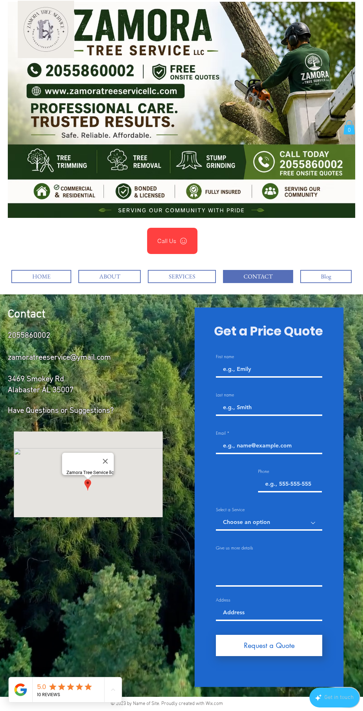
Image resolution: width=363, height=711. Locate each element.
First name (225, 357)
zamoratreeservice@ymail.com (59, 357)
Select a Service (230, 510)
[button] (349, 127)
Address (223, 600)
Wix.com (214, 704)
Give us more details (234, 548)
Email (220, 433)
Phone (263, 471)
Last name (225, 395)
